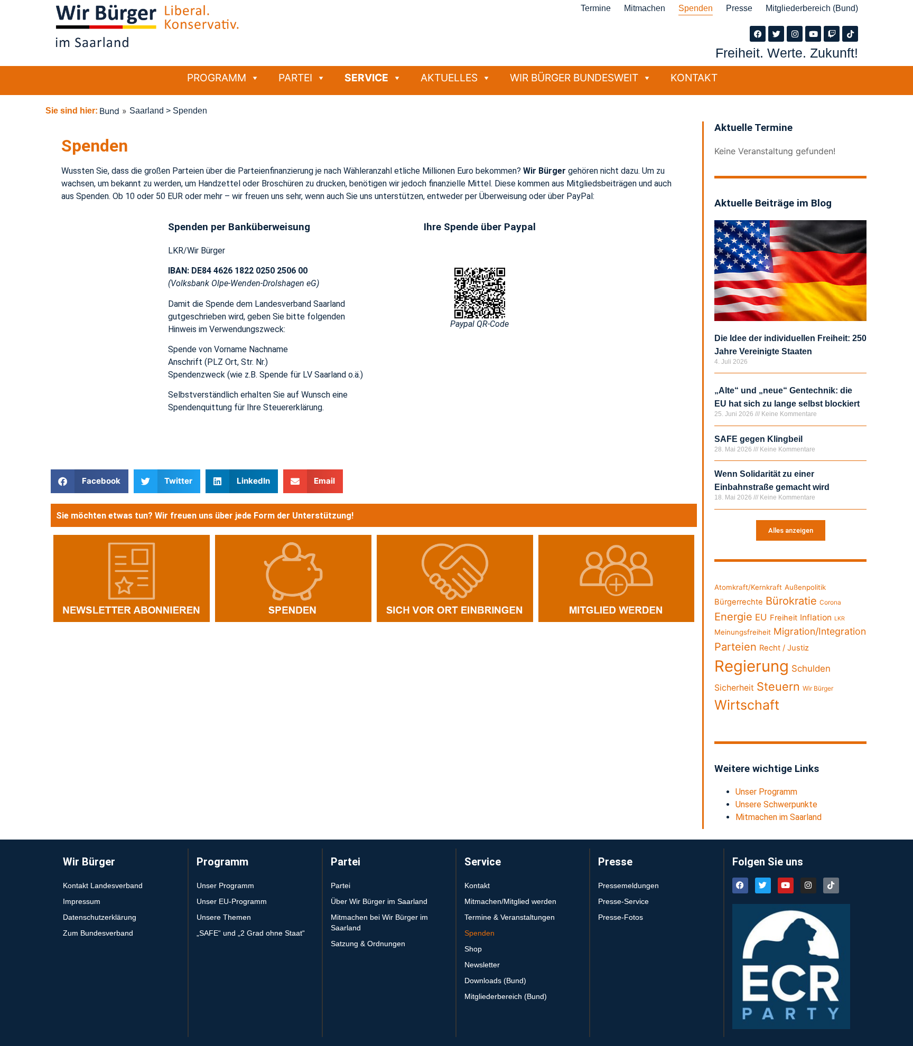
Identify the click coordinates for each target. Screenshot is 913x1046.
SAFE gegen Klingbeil (758, 439)
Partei (295, 77)
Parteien (735, 646)
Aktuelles (449, 77)
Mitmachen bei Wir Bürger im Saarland (379, 922)
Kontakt (694, 77)
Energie (733, 616)
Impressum (81, 901)
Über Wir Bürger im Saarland (379, 901)
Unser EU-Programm (232, 901)
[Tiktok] (850, 34)
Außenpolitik (805, 587)
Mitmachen (644, 8)
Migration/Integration (820, 631)
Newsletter (482, 964)
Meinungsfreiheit (742, 632)
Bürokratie (791, 600)
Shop (473, 949)
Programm (216, 77)
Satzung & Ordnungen (368, 943)
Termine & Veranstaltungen (509, 917)
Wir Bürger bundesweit (574, 77)
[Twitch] (832, 34)
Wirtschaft (746, 705)
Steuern (778, 686)
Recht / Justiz (784, 648)
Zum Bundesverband (98, 933)
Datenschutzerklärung (99, 917)
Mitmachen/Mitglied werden (510, 901)
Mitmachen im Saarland (778, 817)
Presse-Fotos (620, 917)
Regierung (751, 666)
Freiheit (783, 618)
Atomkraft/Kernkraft (748, 587)
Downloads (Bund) (495, 980)
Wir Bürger (818, 688)
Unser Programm (766, 792)
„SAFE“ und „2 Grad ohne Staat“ (251, 933)
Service (366, 77)
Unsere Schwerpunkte (776, 804)
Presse (739, 8)
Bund (109, 111)
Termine (596, 8)
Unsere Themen (224, 917)
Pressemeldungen (628, 885)
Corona (830, 602)
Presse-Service (623, 901)
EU (761, 617)
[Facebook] (758, 34)
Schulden (811, 668)
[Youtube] (813, 34)
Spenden (695, 8)
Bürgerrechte (738, 602)
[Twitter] (776, 34)
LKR (839, 618)
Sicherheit (734, 688)
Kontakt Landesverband (103, 885)
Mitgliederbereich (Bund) (812, 8)
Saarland (146, 110)
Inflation (816, 617)
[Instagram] (795, 34)
